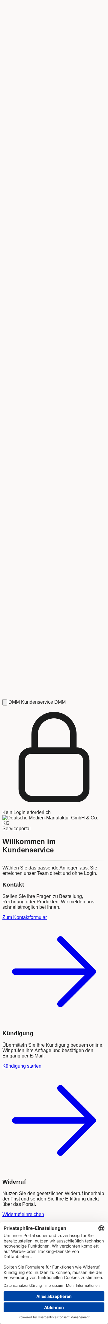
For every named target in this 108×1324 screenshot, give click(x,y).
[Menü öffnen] (4, 702)
